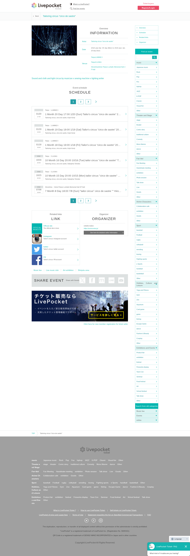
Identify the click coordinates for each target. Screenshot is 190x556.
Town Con (140, 372)
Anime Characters (143, 202)
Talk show (139, 182)
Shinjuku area (83, 270)
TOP (33, 433)
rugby (138, 240)
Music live (140, 411)
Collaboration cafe (142, 206)
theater (138, 125)
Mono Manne (141, 144)
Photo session (141, 178)
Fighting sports (141, 259)
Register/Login (148, 8)
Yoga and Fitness (142, 290)
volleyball (139, 245)
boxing (138, 254)
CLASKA (98, 62)
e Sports (139, 264)
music (138, 63)
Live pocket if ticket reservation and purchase (46, 6)
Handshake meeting (143, 168)
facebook (92, 280)
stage (138, 120)
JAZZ (138, 91)
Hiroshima (94, 67)
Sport (138, 226)
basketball (140, 274)
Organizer (142, 42)
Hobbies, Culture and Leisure (36, 490)
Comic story (140, 130)
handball (139, 269)
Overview (142, 28)
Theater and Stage (144, 115)
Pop (137, 77)
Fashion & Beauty (142, 333)
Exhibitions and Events (145, 348)
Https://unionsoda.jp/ (91, 228)
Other (138, 111)
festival (138, 362)
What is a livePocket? (81, 4)
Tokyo (93, 57)
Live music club (52, 270)
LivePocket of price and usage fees (53, 515)
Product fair (140, 353)
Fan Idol (139, 159)
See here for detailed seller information (103, 233)
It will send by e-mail (121, 280)
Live (137, 187)
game (138, 314)
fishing (138, 319)
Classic (139, 101)
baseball (139, 230)
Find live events (79, 9)
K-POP (138, 96)
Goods (138, 192)
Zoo (137, 300)
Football (139, 235)
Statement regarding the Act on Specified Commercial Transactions (115, 515)
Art (137, 386)
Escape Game (141, 324)
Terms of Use (77, 515)
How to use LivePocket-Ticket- (93, 510)
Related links (143, 37)
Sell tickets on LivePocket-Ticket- (123, 510)
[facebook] (95, 520)
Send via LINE (111, 280)
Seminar (139, 377)
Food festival (140, 381)
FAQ (149, 515)
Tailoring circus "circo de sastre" (102, 41)
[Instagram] (102, 520)
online (138, 420)
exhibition (139, 173)
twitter (82, 280)
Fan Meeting (140, 163)
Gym (138, 295)
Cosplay (139, 338)
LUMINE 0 (98, 57)
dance (138, 149)
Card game (140, 309)
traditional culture (142, 134)
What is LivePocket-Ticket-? (64, 510)
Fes (137, 82)
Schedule (142, 33)
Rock (138, 72)
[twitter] (88, 520)
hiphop (138, 86)
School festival (141, 391)
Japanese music (142, 67)
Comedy (139, 139)
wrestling (139, 249)
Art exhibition (68, 270)
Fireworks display (142, 367)
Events (139, 416)
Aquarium (139, 305)
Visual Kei (140, 106)
